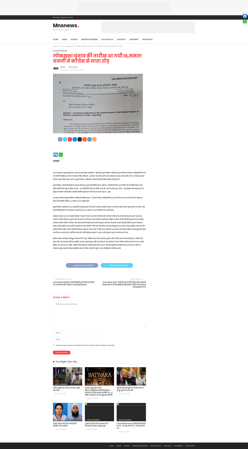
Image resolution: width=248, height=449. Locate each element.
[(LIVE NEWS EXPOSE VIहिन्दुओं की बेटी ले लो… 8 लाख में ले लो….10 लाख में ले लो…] (131, 412)
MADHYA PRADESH (89, 39)
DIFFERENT (134, 39)
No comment (73, 67)
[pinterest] (190, 17)
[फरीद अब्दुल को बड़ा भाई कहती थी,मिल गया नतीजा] (67, 412)
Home (55, 39)
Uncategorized (61, 50)
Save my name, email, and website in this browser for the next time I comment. (85, 345)
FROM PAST (147, 39)
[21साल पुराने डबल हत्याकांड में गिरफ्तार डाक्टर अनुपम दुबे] (99, 412)
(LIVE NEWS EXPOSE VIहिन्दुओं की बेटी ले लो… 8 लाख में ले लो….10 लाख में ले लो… (131, 426)
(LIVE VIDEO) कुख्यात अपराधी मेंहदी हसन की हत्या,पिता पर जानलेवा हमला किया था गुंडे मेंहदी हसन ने (74, 283)
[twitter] (186, 17)
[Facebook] (244, 16)
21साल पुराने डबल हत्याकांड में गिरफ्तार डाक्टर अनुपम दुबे (96, 424)
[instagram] (193, 17)
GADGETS (121, 39)
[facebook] (183, 17)
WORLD (74, 39)
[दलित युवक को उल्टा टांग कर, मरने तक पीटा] (67, 376)
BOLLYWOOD (107, 39)
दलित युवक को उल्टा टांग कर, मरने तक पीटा (66, 389)
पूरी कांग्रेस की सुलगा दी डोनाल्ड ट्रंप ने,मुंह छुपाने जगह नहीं (130, 389)
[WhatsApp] (244, 21)
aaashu (62, 67)
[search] (191, 39)
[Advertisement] (124, 7)
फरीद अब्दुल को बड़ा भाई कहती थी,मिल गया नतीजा (64, 424)
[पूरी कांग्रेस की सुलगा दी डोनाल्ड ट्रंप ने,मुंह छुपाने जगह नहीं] (131, 376)
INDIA (64, 39)
